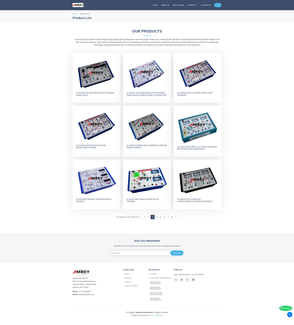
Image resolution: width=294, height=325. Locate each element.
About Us (165, 5)
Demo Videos (178, 5)
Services (128, 282)
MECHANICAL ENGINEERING (155, 288)
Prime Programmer (156, 315)
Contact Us (206, 5)
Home (155, 5)
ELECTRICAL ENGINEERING (160, 278)
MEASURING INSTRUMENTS (156, 299)
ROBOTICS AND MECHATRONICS (156, 293)
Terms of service (131, 286)
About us (128, 278)
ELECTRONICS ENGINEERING (155, 282)
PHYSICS (153, 274)
